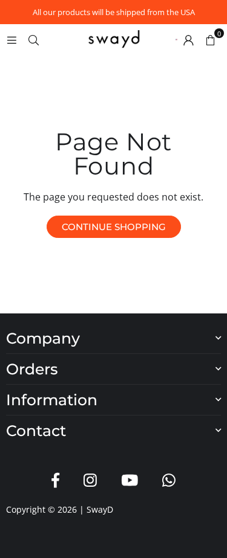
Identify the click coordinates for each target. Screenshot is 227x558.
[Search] (33, 39)
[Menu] (11, 39)
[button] (210, 39)
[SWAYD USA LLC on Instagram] (90, 480)
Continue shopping (114, 226)
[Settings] (188, 39)
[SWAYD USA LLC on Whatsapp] (169, 480)
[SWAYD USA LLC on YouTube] (129, 480)
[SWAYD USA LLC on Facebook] (55, 480)
